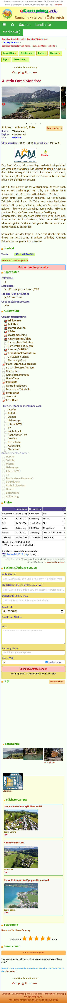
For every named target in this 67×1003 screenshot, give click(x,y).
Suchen (24, 25)
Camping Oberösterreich (13, 39)
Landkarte (43, 25)
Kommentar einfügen (33, 952)
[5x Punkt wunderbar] (49, 939)
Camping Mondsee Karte (44, 46)
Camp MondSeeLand (14, 843)
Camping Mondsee (10, 43)
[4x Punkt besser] (43, 939)
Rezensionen (20, 59)
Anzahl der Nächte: (12, 617)
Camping (6, 994)
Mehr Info (57, 5)
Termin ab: (7, 607)
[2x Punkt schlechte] (31, 939)
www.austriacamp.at (14, 260)
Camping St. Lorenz (24, 72)
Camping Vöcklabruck (37, 39)
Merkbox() (11, 32)
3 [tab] (35, 123)
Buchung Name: (10, 648)
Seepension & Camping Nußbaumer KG (23, 807)
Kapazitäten (8, 53)
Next (64, 104)
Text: (4, 627)
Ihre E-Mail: (8, 658)
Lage (5, 59)
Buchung (54, 53)
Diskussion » (11, 971)
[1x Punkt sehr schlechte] (24, 939)
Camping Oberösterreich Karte (16, 46)
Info (28, 994)
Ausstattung (26, 53)
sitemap (61, 994)
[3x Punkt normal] (37, 939)
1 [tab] (26, 123)
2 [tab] (31, 123)
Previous (3, 104)
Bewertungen (18, 994)
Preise (41, 53)
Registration (49, 994)
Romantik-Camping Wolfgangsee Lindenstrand (26, 880)
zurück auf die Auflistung (25, 67)
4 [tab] (40, 123)
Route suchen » (54, 128)
